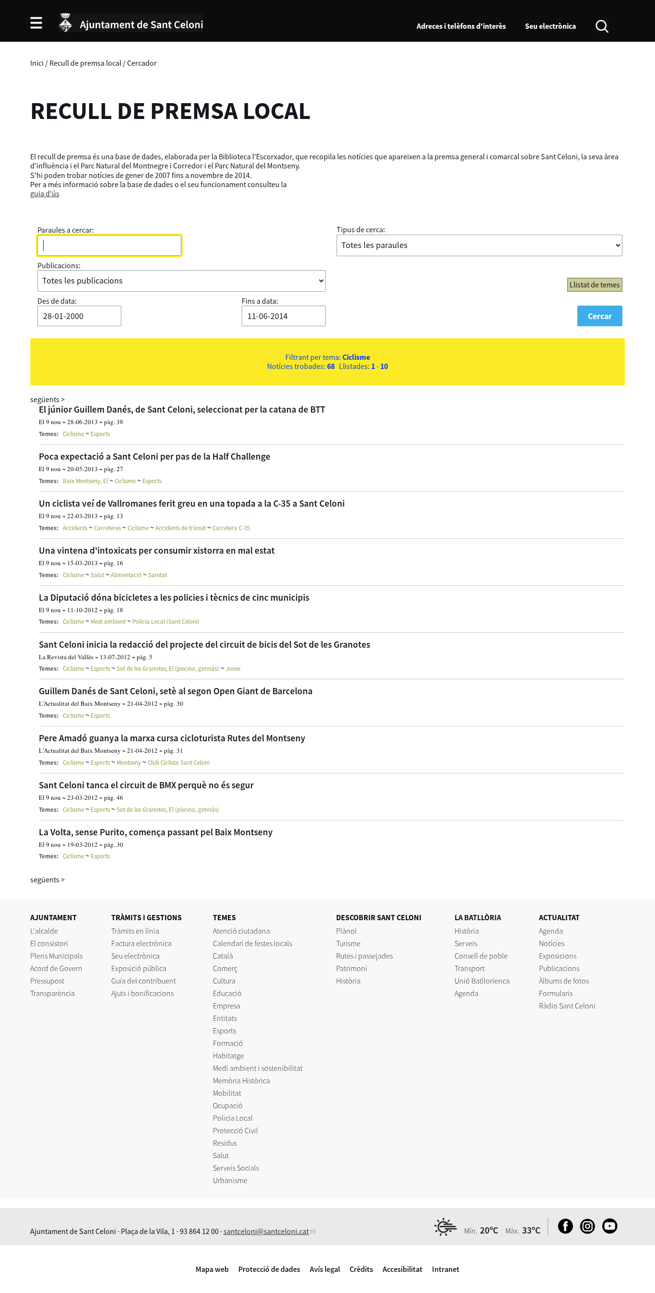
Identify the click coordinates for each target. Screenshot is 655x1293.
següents (47, 399)
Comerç (225, 968)
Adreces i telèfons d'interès (461, 26)
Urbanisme (230, 1180)
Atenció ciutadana (241, 931)
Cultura (224, 980)
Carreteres (107, 528)
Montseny (129, 763)
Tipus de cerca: (361, 229)
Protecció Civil (235, 1130)
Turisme (348, 943)
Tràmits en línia (135, 931)
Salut (97, 575)
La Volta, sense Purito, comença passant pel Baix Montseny (156, 832)
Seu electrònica (550, 26)
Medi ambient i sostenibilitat (258, 1068)
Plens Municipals (56, 956)
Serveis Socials (236, 1168)
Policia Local (233, 1118)
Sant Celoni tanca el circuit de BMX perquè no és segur (146, 785)
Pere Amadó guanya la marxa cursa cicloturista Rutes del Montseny (172, 738)
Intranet (445, 1269)
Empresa (226, 1005)
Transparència (52, 993)
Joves (233, 668)
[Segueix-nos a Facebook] (563, 1231)
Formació (228, 1043)
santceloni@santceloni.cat (266, 1231)
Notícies (551, 943)
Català (223, 956)
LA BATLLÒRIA (478, 917)
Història (348, 980)
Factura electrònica (141, 943)
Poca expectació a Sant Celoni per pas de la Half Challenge (154, 456)
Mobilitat (227, 1093)
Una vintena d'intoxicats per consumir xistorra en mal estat (157, 550)
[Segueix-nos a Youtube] (607, 1231)
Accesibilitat (402, 1269)
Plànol (346, 931)
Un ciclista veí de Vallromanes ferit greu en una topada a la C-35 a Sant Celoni (192, 503)
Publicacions (559, 968)
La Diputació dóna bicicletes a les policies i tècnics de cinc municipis (174, 597)
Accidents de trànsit (180, 528)
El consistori (49, 943)
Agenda (467, 993)
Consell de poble (481, 956)
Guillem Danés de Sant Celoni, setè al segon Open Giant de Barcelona (176, 691)
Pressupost (47, 980)
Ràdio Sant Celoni (567, 1005)
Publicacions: (59, 265)
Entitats (225, 1018)
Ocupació (228, 1105)
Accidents (75, 528)
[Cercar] (602, 25)
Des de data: (57, 301)
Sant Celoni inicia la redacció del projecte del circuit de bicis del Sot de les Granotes (204, 644)
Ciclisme (73, 434)
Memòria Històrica (241, 1080)
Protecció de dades (269, 1269)
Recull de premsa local (85, 63)
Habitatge (228, 1055)
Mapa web (212, 1269)
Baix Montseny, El (85, 481)
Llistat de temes (595, 284)
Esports (100, 434)
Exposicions (557, 956)
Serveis (466, 943)
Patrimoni (351, 968)
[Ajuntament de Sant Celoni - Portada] (131, 21)
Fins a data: (260, 301)
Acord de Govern (56, 968)
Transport (470, 968)
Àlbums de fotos (564, 980)
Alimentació (126, 575)
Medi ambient (108, 621)
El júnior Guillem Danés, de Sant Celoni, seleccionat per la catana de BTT (182, 409)
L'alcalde (44, 931)
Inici (37, 63)
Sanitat (157, 575)
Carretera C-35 (231, 528)
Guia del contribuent (143, 980)
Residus (225, 1143)
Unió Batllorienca (482, 980)
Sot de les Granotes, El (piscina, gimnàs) (168, 668)
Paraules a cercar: (65, 230)
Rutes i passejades (364, 956)
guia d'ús (44, 193)
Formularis (556, 993)
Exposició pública (138, 968)
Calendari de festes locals (252, 943)
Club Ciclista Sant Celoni (179, 763)
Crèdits (361, 1269)
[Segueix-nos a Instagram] (585, 1231)
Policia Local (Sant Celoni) (165, 621)
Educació (227, 993)
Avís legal (325, 1269)
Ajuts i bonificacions (142, 993)
